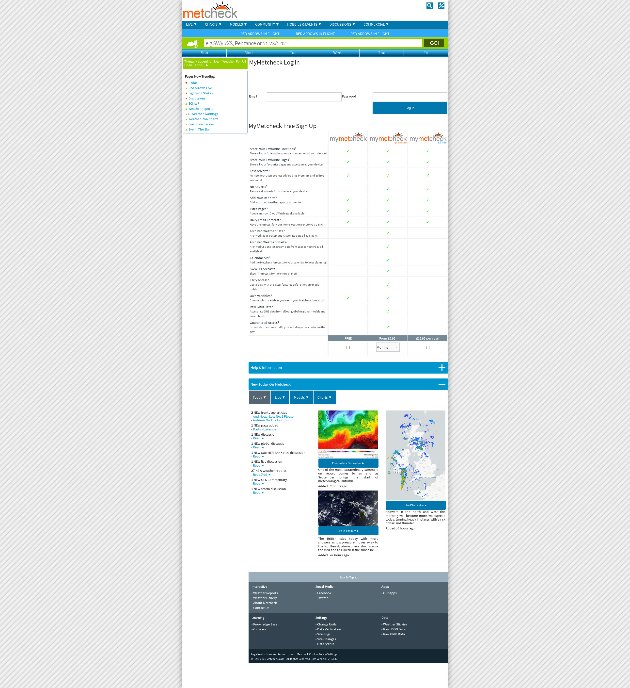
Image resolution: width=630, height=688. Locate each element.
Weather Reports (201, 108)
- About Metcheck (264, 603)
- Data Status (324, 644)
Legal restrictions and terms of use (272, 654)
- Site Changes (325, 639)
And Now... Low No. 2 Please (273, 416)
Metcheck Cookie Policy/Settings (317, 654)
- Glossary (259, 629)
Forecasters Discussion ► (348, 463)
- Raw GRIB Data (393, 634)
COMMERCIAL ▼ (376, 24)
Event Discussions (202, 124)
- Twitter (321, 598)
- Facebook (323, 593)
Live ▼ (280, 397)
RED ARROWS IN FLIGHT (260, 33)
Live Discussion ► (416, 505)
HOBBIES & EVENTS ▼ (304, 24)
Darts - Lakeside (264, 429)
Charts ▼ (324, 397)
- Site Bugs (323, 634)
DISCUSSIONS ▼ (343, 24)
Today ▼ (260, 397)
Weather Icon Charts (203, 119)
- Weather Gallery (264, 598)
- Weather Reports (265, 593)
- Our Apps (389, 593)
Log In (410, 107)
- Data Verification (328, 629)
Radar (193, 83)
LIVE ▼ (191, 24)
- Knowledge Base (264, 624)
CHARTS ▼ (213, 24)
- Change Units (326, 624)
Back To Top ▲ (348, 577)
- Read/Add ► (261, 474)
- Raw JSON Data (393, 629)
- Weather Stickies (394, 624)
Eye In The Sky (199, 129)
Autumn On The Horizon (271, 420)
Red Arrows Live (200, 88)
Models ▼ (301, 397)
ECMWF (194, 103)
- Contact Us (260, 608)
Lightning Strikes (201, 93)
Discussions (197, 98)
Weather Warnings (204, 114)
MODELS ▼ (238, 24)
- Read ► (258, 438)
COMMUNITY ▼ (267, 24)
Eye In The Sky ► (348, 531)
